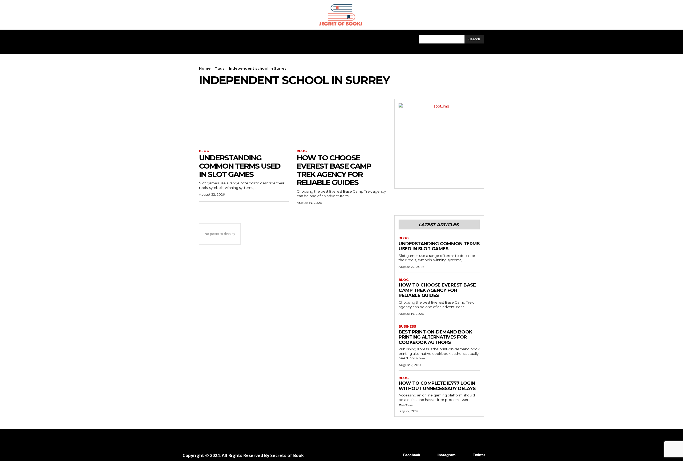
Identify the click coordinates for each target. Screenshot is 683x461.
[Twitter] (465, 455)
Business (407, 326)
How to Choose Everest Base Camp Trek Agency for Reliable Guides (334, 170)
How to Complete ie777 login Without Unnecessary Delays (437, 385)
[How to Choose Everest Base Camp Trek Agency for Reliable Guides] (341, 121)
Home (205, 68)
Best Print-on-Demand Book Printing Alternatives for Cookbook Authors (435, 337)
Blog (204, 151)
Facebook (411, 455)
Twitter (479, 455)
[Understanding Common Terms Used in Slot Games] (244, 121)
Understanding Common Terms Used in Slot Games (239, 166)
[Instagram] (429, 455)
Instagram (446, 455)
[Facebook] (395, 455)
